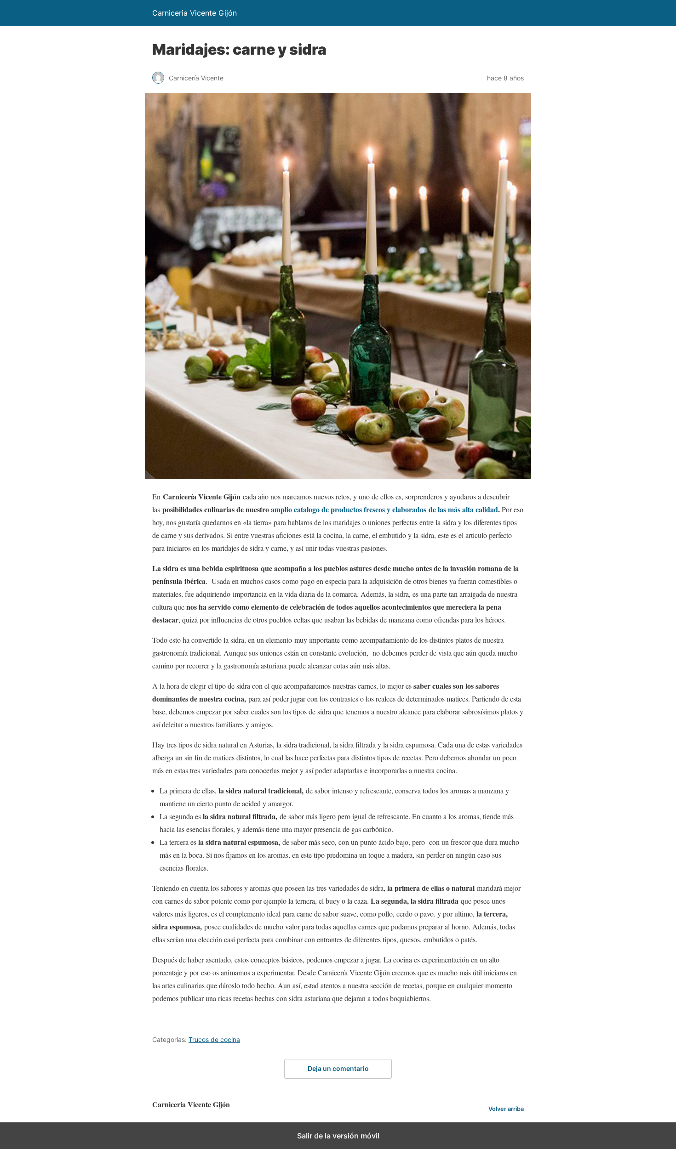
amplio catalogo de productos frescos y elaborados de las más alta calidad (384, 509)
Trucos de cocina (214, 1039)
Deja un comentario (338, 1068)
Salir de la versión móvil (338, 1135)
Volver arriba (506, 1108)
